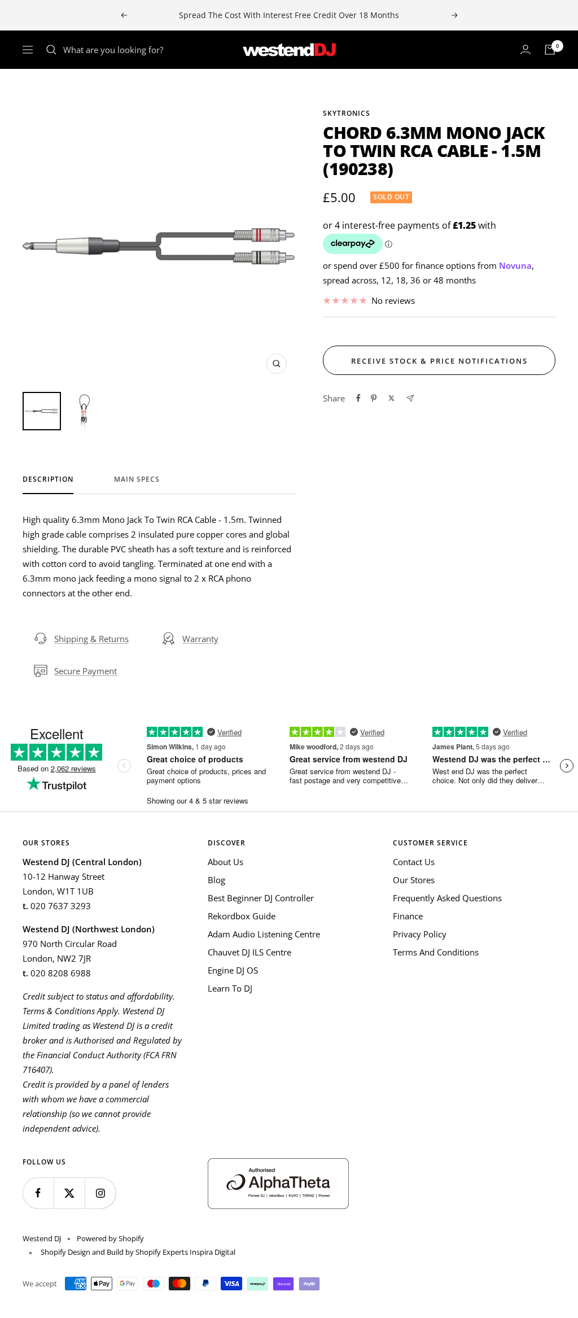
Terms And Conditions (436, 952)
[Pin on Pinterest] (373, 398)
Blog (216, 879)
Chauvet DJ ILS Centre (249, 952)
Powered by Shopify (110, 1238)
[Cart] (549, 50)
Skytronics (346, 113)
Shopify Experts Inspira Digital (184, 1252)
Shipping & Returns (91, 638)
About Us (225, 861)
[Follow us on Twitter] (69, 1192)
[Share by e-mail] (410, 398)
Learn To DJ (230, 988)
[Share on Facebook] (358, 398)
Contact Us (414, 861)
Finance (408, 916)
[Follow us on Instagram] (100, 1192)
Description (48, 479)
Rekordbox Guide (241, 916)
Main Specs (137, 479)
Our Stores (414, 879)
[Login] (525, 50)
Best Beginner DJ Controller (261, 898)
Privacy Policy (419, 934)
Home (33, 89)
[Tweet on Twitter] (391, 398)
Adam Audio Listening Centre (264, 934)
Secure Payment (85, 671)
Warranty (200, 638)
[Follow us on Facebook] (38, 1192)
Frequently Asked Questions (447, 898)
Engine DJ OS (233, 970)
